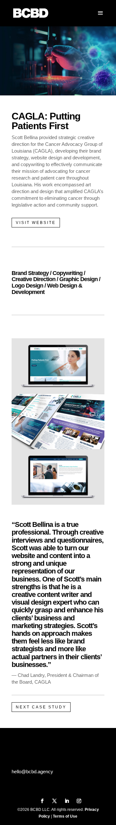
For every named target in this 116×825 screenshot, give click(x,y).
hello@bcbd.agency (32, 771)
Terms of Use (65, 816)
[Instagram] (79, 801)
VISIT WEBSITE (36, 222)
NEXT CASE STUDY (41, 707)
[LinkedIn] (66, 801)
